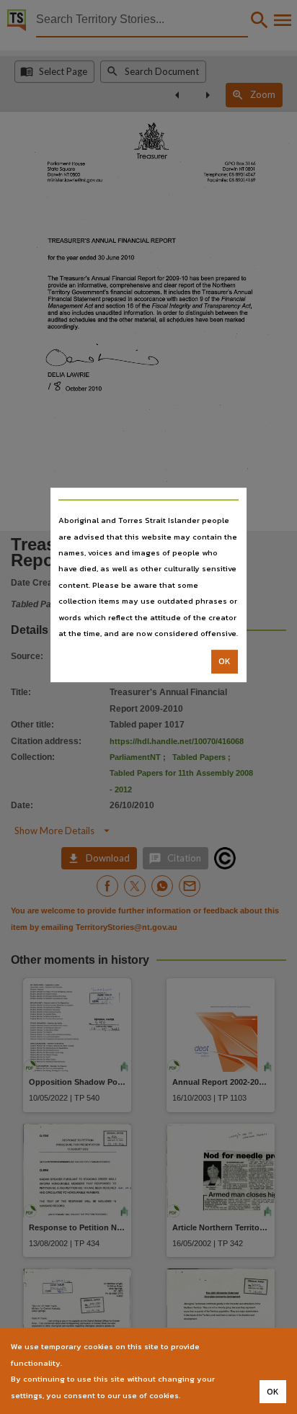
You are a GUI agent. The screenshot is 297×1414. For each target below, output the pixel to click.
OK (224, 661)
